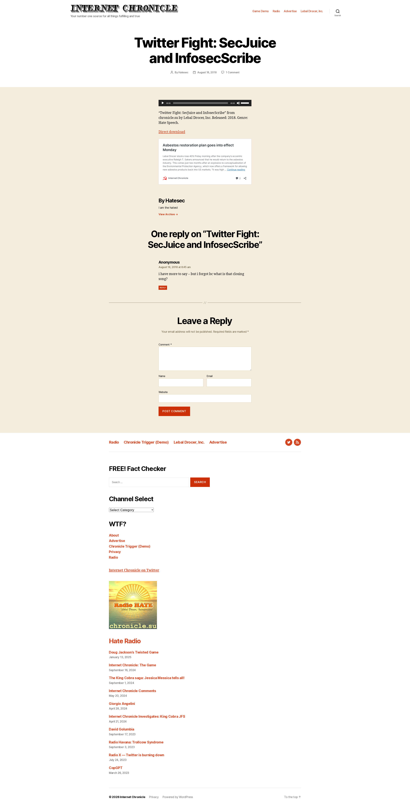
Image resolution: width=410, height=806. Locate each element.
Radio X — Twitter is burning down (136, 755)
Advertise (290, 11)
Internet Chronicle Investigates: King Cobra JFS (147, 716)
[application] (205, 103)
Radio (276, 11)
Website (163, 391)
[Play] (162, 103)
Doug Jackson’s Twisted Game (134, 652)
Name (162, 376)
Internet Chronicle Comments (132, 691)
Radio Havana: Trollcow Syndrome (136, 742)
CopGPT (115, 768)
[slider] (245, 103)
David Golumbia (121, 729)
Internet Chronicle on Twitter (134, 570)
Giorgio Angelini (122, 704)
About (114, 535)
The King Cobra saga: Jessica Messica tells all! (146, 678)
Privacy (115, 552)
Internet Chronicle (132, 797)
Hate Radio (125, 641)
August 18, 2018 (207, 72)
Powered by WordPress (177, 797)
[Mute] (238, 103)
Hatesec (183, 72)
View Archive (168, 214)
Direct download (172, 132)
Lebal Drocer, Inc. (312, 11)
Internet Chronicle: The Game (132, 665)
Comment (165, 344)
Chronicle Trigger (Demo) (146, 442)
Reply (163, 287)
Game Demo (260, 11)
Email (210, 376)
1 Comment (232, 72)
